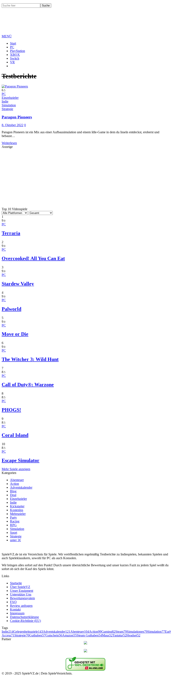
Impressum (17, 613)
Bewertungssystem (22, 598)
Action (14, 483)
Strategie (15, 536)
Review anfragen (21, 605)
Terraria (11, 233)
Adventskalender (21, 487)
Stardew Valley (18, 283)
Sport (13, 532)
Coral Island (15, 435)
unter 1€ (15, 540)
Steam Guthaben (89, 635)
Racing (14, 521)
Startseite (16, 583)
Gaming (108, 631)
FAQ (13, 602)
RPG (13, 525)
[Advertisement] (77, 24)
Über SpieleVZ (20, 587)
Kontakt (15, 609)
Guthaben (37, 635)
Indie (13, 502)
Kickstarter (17, 506)
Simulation (17, 529)
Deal (13, 495)
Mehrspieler (18, 514)
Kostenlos (16, 510)
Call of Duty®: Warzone (28, 384)
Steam (121, 631)
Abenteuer (17, 480)
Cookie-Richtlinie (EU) (25, 620)
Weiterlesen (9, 143)
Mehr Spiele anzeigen (16, 469)
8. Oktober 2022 (12, 125)
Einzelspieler (18, 498)
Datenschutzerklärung (24, 617)
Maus (107, 635)
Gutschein (53, 635)
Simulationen (137, 631)
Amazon (69, 635)
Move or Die (15, 334)
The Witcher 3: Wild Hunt (30, 359)
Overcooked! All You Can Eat (33, 258)
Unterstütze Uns (20, 594)
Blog (13, 491)
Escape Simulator (20, 460)
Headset (133, 635)
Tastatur (119, 635)
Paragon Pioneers (17, 117)
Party (13, 517)
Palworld (11, 309)
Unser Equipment (21, 590)
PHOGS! (11, 410)
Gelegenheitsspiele (28, 631)
